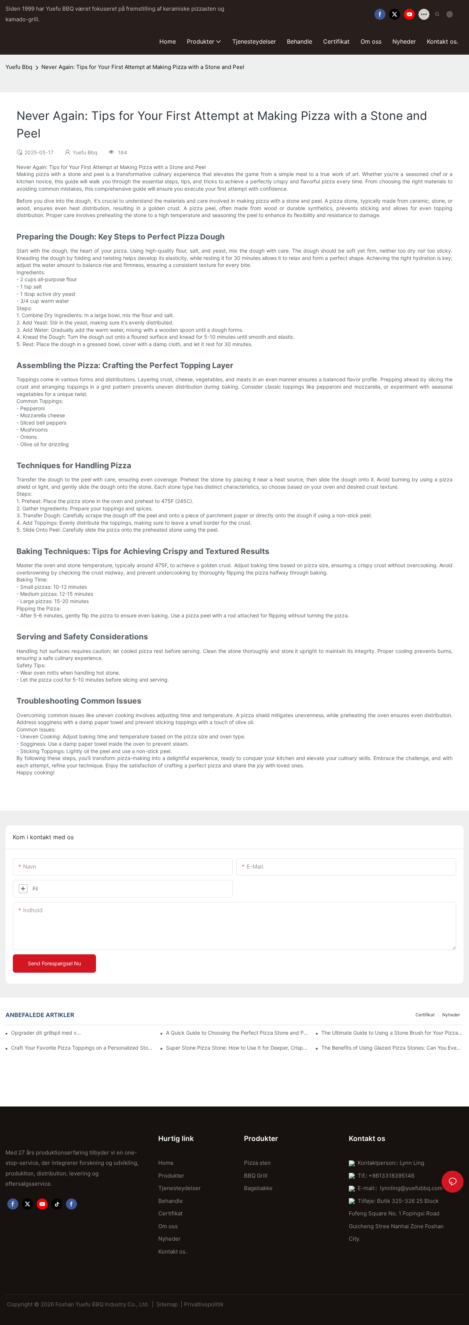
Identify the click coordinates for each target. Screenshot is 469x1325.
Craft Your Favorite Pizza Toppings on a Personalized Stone (82, 1048)
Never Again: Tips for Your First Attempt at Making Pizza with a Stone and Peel (142, 66)
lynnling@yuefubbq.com (411, 1188)
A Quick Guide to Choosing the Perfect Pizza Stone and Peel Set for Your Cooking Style (237, 1032)
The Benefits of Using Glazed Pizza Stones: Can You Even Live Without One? (392, 1048)
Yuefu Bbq (18, 66)
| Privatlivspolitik (202, 1304)
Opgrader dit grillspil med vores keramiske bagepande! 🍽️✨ (46, 1032)
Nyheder (451, 1014)
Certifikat (425, 1014)
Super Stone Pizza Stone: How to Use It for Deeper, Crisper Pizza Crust (237, 1048)
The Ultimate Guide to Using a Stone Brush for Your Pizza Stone (392, 1032)
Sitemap (167, 1304)
